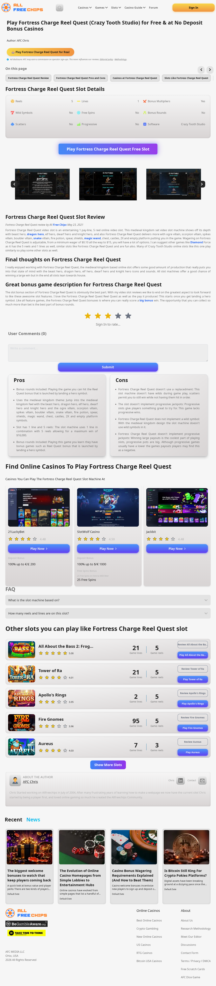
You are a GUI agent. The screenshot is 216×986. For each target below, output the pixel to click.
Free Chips (60, 225)
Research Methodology (196, 928)
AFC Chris (23, 40)
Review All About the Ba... (193, 644)
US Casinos (144, 945)
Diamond (196, 242)
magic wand (92, 238)
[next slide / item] (201, 184)
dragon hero (35, 234)
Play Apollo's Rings (193, 703)
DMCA (207, 961)
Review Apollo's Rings (193, 693)
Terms (185, 961)
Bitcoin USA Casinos (149, 961)
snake (37, 238)
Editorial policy (106, 59)
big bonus (146, 300)
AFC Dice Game (190, 977)
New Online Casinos (149, 937)
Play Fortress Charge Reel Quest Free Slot (108, 149)
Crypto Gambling (147, 928)
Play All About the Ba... (192, 655)
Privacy (195, 961)
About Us (187, 920)
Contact (191, 780)
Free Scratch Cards (193, 969)
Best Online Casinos (149, 920)
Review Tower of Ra (192, 668)
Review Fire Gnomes (193, 717)
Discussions (188, 945)
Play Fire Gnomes (193, 728)
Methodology (121, 59)
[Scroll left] (201, 69)
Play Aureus (193, 752)
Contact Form (189, 953)
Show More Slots (108, 764)
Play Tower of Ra (192, 679)
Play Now (38, 549)
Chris (171, 780)
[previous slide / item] (14, 184)
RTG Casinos (144, 953)
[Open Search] (59, 7)
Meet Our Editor (191, 937)
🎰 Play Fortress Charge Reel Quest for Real (40, 52)
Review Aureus (192, 741)
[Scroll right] (210, 69)
